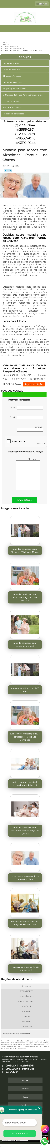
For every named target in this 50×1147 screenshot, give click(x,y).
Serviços (25, 57)
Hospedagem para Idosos (14, 88)
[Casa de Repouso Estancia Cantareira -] (25, 16)
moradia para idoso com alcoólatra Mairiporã (25, 644)
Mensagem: (34, 459)
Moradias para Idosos (12, 107)
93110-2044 (27, 143)
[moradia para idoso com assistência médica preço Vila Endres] (25, 808)
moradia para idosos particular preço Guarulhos (25, 878)
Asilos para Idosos (11, 63)
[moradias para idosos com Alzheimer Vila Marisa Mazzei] (25, 529)
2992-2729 (27, 134)
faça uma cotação (33, 384)
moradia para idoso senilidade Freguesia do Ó (25, 968)
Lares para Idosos (10, 101)
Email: (13, 417)
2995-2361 (27, 129)
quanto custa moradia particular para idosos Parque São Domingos (25, 736)
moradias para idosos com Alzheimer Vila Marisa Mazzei (25, 550)
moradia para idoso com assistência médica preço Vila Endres (25, 830)
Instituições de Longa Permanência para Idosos (24, 95)
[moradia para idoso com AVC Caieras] (25, 669)
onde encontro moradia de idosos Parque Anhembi (25, 784)
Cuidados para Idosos (12, 82)
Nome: (13, 407)
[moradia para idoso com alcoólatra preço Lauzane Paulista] (25, 575)
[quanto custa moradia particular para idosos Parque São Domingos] (25, 714)
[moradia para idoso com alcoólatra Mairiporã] (25, 623)
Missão (25, 1097)
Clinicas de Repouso (12, 76)
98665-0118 (27, 138)
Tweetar (8, 170)
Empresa (25, 1088)
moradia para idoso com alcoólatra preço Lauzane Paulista (25, 597)
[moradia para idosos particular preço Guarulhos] (25, 856)
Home (25, 1080)
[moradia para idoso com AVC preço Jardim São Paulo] (25, 902)
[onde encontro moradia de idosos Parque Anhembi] (25, 763)
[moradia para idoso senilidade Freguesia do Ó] (25, 947)
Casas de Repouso (11, 70)
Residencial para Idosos (13, 114)
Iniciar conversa (19, 1133)
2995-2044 (27, 125)
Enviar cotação (24, 500)
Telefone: (38, 427)
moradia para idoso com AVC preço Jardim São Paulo (25, 923)
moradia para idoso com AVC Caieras (25, 690)
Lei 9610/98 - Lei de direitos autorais (13, 1048)
